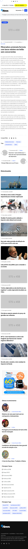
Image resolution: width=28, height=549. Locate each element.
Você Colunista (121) (9, 491)
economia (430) (6, 510)
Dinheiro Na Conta (9, 142)
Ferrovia (18, 142)
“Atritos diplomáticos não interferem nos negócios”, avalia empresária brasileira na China (13, 290)
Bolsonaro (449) (13, 508)
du (1, 42)
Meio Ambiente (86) (9, 497)
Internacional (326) (9, 484)
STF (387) (15, 510)
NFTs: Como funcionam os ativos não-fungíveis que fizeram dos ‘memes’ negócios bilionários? (12, 338)
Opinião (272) (7, 487)
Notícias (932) (7, 478)
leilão (16, 144)
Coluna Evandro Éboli (16, 411)
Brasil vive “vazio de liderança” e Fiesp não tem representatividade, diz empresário (17, 154)
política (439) (23, 508)
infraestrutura (8, 144)
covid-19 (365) (22, 510)
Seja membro (19, 10)
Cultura (13, 160)
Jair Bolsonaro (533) (15, 505)
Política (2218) (7, 469)
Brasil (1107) (7, 472)
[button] (25, 10)
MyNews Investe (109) (9, 494)
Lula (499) (5, 508)
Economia (3, 43)
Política (21, 150)
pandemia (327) (6, 513)
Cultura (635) (7, 481)
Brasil (13, 458)
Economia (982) (8, 475)
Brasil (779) (5, 505)
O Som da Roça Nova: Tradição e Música (14, 461)
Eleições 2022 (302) (17, 513)
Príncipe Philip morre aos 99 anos (9, 163)
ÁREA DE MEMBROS (19, 5)
